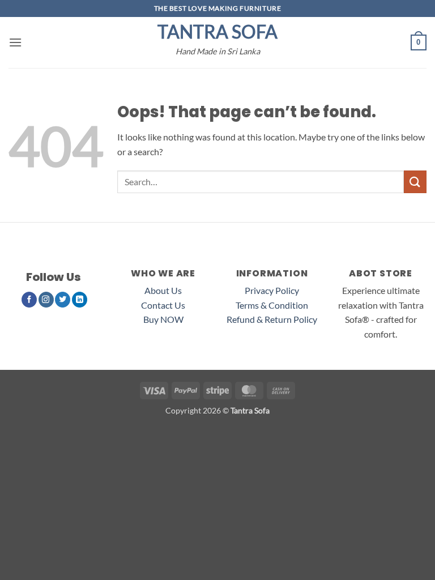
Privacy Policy (272, 290)
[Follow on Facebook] (29, 300)
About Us (163, 290)
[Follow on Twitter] (62, 300)
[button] (15, 42)
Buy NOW (163, 319)
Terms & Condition (272, 305)
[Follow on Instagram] (46, 300)
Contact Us (163, 305)
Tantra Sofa (217, 32)
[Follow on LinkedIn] (79, 300)
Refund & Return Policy (272, 319)
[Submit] (415, 181)
